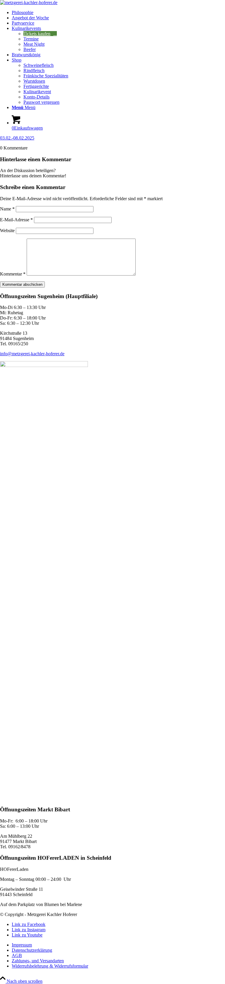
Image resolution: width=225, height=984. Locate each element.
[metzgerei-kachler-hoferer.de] (28, 2)
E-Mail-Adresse (16, 219)
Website (7, 230)
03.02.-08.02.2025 (17, 137)
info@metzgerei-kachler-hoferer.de (32, 353)
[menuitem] (118, 12)
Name (7, 208)
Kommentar (12, 273)
